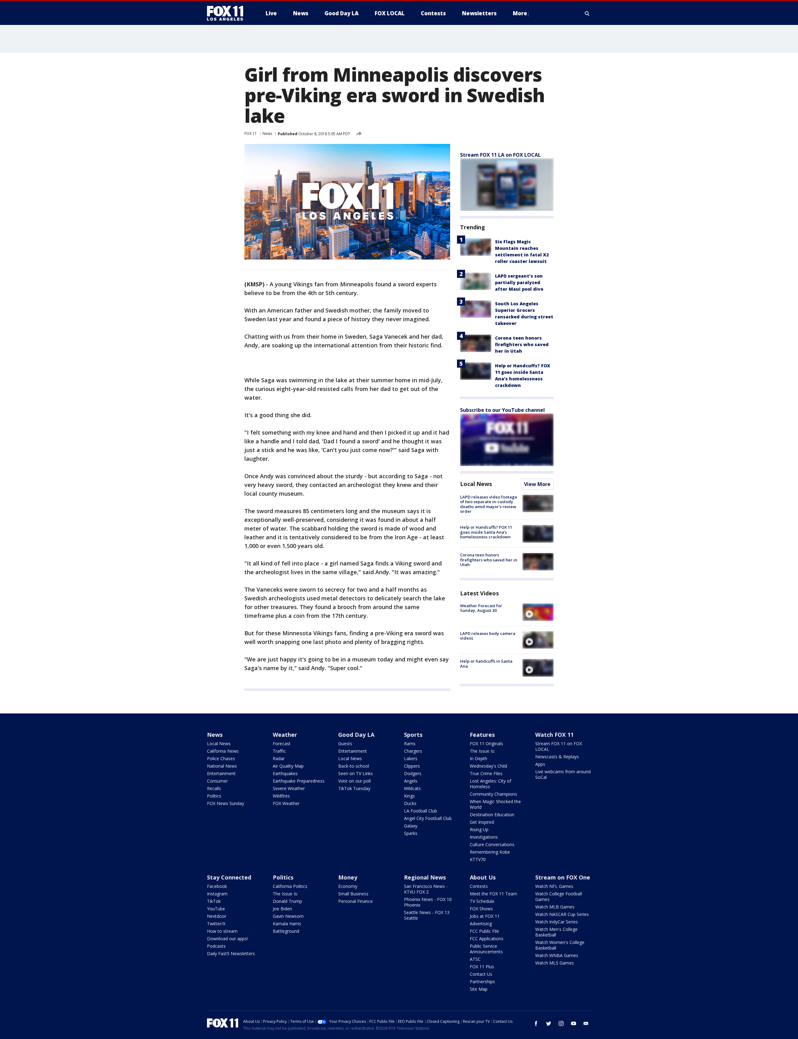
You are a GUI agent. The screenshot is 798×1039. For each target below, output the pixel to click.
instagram (561, 1023)
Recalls (214, 788)
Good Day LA (356, 734)
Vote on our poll (354, 781)
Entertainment (221, 773)
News (267, 133)
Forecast (282, 743)
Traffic (279, 751)
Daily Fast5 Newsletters (231, 953)
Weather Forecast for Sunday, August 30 (481, 608)
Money (347, 877)
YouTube (216, 909)
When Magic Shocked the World (495, 804)
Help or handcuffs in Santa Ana (486, 663)
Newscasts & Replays (557, 757)
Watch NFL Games (554, 886)
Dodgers (412, 773)
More (520, 13)
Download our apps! (227, 938)
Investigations (484, 837)
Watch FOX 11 (554, 734)
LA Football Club (420, 811)
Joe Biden (282, 909)
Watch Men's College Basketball (556, 932)
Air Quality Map (288, 766)
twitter (549, 1023)
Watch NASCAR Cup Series (562, 914)
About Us (483, 877)
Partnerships (482, 981)
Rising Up (479, 829)
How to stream (222, 931)
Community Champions (493, 794)
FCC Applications (486, 938)
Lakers (410, 758)
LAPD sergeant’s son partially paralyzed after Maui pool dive (519, 282)
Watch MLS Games (554, 963)
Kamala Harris (287, 924)
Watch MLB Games (554, 907)
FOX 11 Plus (482, 967)
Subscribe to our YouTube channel (502, 410)
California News (223, 751)
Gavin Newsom (288, 916)
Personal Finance (355, 901)
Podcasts (216, 946)
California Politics (290, 886)
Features (482, 734)
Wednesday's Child (488, 766)
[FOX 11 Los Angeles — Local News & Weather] (227, 13)
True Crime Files (486, 773)
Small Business (353, 894)
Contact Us (481, 974)
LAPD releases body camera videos (487, 636)
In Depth (478, 758)
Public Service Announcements (486, 949)
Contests (479, 886)
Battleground (286, 931)
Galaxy (410, 826)
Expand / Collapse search (587, 13)
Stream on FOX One (562, 877)
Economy (347, 886)
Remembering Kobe (490, 852)
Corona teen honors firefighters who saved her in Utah (522, 344)
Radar (279, 758)
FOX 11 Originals (486, 743)
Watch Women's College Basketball (559, 945)
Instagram (217, 894)
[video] (538, 612)
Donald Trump (287, 901)
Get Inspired (482, 822)
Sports (413, 734)
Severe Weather (289, 788)
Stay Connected (229, 877)
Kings (409, 796)
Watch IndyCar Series (556, 922)
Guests (345, 743)
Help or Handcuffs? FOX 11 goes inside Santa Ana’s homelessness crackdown (486, 532)
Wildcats (412, 788)
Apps (540, 764)
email (586, 1023)
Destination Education (492, 814)
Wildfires (281, 796)
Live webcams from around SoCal (563, 774)
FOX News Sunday (225, 803)
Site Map (479, 989)
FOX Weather (286, 803)
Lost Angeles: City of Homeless (490, 783)
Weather (285, 734)
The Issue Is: (482, 751)
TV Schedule (482, 901)
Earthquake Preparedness (298, 781)
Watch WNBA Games (556, 955)
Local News (476, 484)
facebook (536, 1023)
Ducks (410, 803)
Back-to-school (353, 766)
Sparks (410, 833)
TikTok (214, 901)
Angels (410, 781)
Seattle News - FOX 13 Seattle (426, 915)
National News (222, 766)
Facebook (217, 886)
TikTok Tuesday (354, 788)
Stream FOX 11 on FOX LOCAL (558, 746)
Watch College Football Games (558, 896)
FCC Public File (484, 931)
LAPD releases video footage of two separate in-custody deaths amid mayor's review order (488, 504)
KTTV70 (478, 859)
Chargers (413, 751)
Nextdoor (216, 916)
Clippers (412, 766)
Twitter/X (216, 924)
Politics (214, 796)
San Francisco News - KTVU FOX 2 (426, 889)
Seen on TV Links (355, 773)
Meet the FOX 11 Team (493, 894)
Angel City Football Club (428, 818)
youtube (574, 1023)
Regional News (425, 877)
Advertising (481, 924)
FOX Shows (481, 909)
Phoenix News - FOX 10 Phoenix (428, 902)
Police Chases (221, 758)
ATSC (475, 959)
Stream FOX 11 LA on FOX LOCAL (500, 154)
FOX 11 (250, 133)
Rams (410, 743)
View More (537, 484)
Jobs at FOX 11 (485, 916)
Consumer (217, 781)
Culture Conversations (492, 844)
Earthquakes (285, 773)
